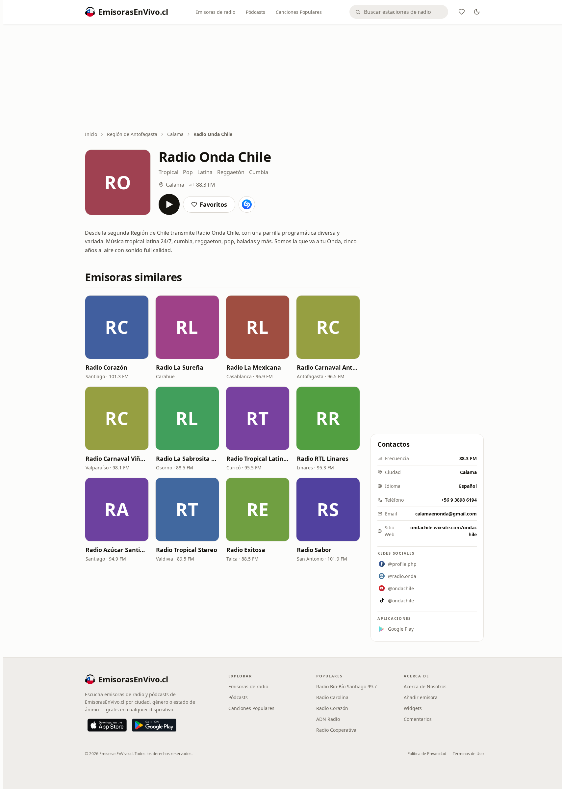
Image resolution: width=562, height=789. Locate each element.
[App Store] (107, 725)
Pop (188, 172)
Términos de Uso (468, 753)
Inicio (91, 134)
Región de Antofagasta (132, 134)
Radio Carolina (332, 697)
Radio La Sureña (179, 367)
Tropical (168, 172)
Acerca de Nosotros (425, 686)
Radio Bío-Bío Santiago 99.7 (346, 686)
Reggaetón (230, 172)
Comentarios (418, 719)
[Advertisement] (284, 78)
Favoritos (213, 204)
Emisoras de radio (215, 12)
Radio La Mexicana (253, 367)
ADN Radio (328, 719)
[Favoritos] (462, 12)
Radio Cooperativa (336, 730)
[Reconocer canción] (247, 204)
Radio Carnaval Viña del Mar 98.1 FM (117, 458)
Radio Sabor (314, 550)
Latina (205, 172)
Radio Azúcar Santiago (117, 550)
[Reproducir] (169, 204)
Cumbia (258, 172)
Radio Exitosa (245, 550)
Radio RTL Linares (322, 458)
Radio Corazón (106, 367)
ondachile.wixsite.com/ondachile (443, 531)
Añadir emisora (421, 697)
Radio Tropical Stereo (186, 550)
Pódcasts (255, 12)
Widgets (413, 708)
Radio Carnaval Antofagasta (328, 367)
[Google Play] (154, 725)
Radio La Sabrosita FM (187, 458)
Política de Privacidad (426, 753)
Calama (175, 134)
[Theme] (477, 12)
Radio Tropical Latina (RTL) (257, 458)
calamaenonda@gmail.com (446, 514)
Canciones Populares (299, 12)
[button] (117, 327)
